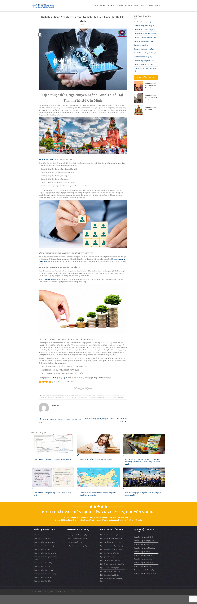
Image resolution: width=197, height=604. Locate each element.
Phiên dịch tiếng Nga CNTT (43, 566)
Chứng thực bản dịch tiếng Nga (77, 546)
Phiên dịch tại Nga (39, 535)
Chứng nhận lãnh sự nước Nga (77, 538)
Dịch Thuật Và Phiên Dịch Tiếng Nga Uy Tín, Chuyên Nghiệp (98, 512)
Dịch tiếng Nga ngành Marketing (144, 548)
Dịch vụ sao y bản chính (75, 542)
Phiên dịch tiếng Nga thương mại (44, 563)
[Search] (164, 6)
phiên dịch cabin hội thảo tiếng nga (98, 397)
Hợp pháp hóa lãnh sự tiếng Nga (77, 535)
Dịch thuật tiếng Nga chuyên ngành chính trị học (151, 85)
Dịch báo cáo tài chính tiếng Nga (144, 570)
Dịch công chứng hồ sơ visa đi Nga (145, 37)
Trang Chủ (98, 5)
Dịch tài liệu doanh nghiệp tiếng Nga (146, 53)
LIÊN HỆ (157, 5)
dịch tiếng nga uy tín (83, 397)
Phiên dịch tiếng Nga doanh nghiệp (45, 574)
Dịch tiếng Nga (108, 5)
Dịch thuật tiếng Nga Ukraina (143, 64)
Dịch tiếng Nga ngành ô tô (142, 566)
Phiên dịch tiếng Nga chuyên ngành (45, 553)
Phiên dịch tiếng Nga (55, 591)
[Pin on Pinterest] (86, 388)
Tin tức (142, 5)
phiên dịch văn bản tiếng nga (116, 397)
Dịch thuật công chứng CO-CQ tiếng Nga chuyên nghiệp (52, 459)
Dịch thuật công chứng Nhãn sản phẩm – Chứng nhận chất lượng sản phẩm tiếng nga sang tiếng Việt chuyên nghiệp (142, 461)
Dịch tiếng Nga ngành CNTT (143, 552)
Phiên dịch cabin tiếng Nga (42, 538)
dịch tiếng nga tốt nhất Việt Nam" (68, 397)
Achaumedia (70, 591)
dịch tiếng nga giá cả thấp (52, 397)
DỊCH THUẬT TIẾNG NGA (48, 159)
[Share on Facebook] (75, 388)
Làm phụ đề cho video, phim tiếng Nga (145, 70)
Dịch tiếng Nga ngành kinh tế (143, 537)
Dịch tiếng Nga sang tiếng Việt (144, 61)
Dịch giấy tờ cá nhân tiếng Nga (144, 49)
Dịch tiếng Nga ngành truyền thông (145, 573)
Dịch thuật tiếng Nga (58, 378)
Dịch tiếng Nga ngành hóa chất (144, 544)
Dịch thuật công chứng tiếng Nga (144, 26)
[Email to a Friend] (82, 388)
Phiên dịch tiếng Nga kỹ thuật (43, 570)
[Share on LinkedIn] (90, 388)
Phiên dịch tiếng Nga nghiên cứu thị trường (45, 558)
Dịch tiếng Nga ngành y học (143, 559)
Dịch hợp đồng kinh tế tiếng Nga (144, 29)
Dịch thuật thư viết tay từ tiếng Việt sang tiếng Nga (96, 459)
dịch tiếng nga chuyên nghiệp (103, 395)
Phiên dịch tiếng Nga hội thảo (43, 549)
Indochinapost (83, 591)
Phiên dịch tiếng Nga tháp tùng (44, 546)
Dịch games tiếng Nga (141, 45)
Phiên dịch (119, 5)
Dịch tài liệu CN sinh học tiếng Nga (145, 33)
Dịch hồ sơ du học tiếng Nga (143, 57)
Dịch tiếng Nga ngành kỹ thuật (143, 562)
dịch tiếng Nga (74, 395)
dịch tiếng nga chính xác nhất (87, 395)
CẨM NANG (150, 5)
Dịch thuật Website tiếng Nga (143, 41)
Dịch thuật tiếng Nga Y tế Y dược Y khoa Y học (151, 97)
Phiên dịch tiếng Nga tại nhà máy (44, 542)
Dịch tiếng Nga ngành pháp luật (144, 541)
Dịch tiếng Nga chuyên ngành (143, 22)
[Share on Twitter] (79, 388)
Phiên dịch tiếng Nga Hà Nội (43, 577)
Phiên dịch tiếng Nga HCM (42, 581)
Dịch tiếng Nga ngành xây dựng (144, 555)
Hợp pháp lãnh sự (131, 5)
